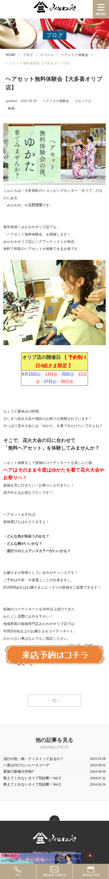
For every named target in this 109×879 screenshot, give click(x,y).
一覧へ (54, 700)
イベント (47, 55)
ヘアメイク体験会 (56, 101)
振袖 (11, 108)
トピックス (83, 101)
